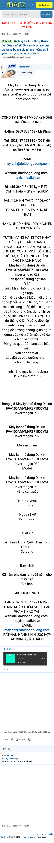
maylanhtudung (23, 57)
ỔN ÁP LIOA (8, 755)
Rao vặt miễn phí (30, 837)
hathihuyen (8, 54)
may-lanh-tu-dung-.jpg (26, 655)
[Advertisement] (27, 701)
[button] (3, 5)
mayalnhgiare (33, 54)
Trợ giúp (39, 834)
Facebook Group (15, 761)
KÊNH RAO (5, 837)
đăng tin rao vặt (10, 758)
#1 (51, 670)
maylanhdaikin (9, 57)
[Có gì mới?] (32, 5)
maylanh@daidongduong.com (27, 164)
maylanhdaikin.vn (27, 177)
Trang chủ (49, 834)
